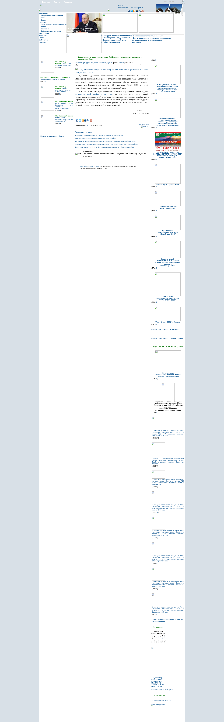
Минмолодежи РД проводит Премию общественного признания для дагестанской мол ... (107, 144)
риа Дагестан (166, 700)
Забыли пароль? (136, 8)
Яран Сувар (156, 700)
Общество (102, 63)
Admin (121, 63)
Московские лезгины (86, 166)
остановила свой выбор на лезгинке (93, 94)
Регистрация (123, 8)
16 (165, 639)
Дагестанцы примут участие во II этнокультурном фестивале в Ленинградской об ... (105, 147)
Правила (68, 2)
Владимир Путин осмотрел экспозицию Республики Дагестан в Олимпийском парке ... (106, 141)
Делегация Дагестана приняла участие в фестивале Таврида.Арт (99, 135)
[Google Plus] (142, 10)
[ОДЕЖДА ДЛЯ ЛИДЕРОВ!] (160, 668)
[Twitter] (131, 10)
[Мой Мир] (137, 10)
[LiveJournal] (139, 10)
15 (162, 639)
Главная (46, 2)
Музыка (110, 63)
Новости (78, 63)
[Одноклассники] (134, 10)
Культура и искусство (90, 63)
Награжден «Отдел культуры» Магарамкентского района (95, 138)
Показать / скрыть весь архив (162, 690)
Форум (57, 2)
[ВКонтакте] (129, 10)
